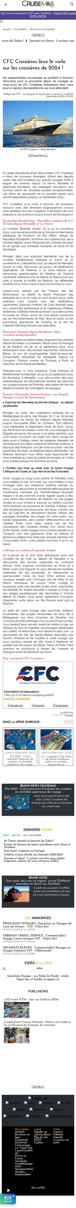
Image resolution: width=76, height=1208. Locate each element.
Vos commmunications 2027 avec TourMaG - (38, 15)
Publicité (58, 1134)
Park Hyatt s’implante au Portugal (24, 851)
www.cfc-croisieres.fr (17, 698)
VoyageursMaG (24, 1169)
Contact (58, 1132)
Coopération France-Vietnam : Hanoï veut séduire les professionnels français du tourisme (37, 1024)
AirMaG (19, 1132)
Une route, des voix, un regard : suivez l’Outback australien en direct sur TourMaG (38, 882)
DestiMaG (21, 1142)
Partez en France (20, 1157)
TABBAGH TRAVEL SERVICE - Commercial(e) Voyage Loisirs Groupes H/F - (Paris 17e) (34, 937)
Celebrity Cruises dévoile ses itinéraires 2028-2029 (33, 854)
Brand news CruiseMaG (42, 29)
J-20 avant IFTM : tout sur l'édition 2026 (31, 999)
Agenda (58, 1137)
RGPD (37, 1140)
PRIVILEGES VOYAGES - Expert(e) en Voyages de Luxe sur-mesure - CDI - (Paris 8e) (37, 925)
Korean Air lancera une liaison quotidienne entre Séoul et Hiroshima (37, 846)
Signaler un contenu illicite (42, 1133)
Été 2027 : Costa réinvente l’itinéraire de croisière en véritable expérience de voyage (20, 759)
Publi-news (38, 991)
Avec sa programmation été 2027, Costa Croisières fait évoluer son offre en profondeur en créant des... (51, 801)
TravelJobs (21, 1161)
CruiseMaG (20, 29)
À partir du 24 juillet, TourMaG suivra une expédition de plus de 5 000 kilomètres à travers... (52, 891)
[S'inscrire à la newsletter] (8, 1199)
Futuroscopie (22, 1145)
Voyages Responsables (23, 1173)
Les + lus (16, 835)
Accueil (6, 29)
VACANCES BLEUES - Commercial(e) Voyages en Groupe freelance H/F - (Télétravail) (37, 949)
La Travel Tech (23, 1148)
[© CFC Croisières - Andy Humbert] (38, 102)
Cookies (38, 1142)
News (6, 835)
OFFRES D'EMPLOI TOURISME (19, 929)
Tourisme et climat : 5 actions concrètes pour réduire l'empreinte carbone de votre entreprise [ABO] (34, 860)
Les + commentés (32, 835)
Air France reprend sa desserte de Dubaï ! (29, 841)
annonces (38, 918)
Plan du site (41, 1137)
